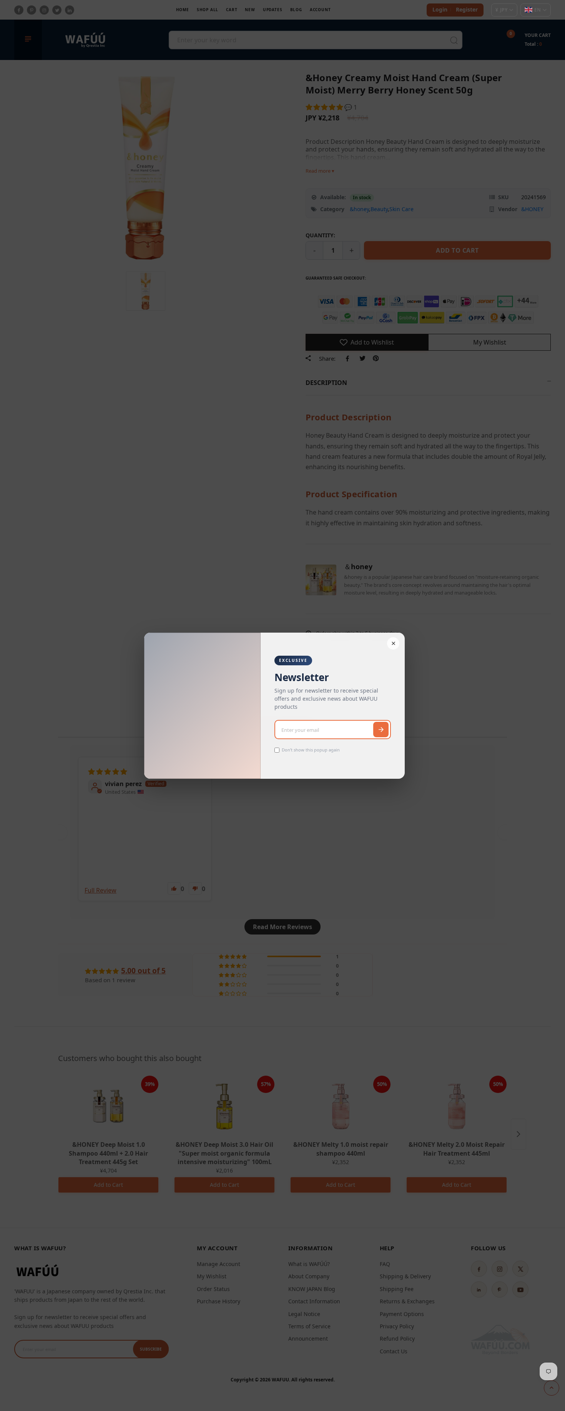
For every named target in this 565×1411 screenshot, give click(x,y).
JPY (501, 10)
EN (537, 10)
